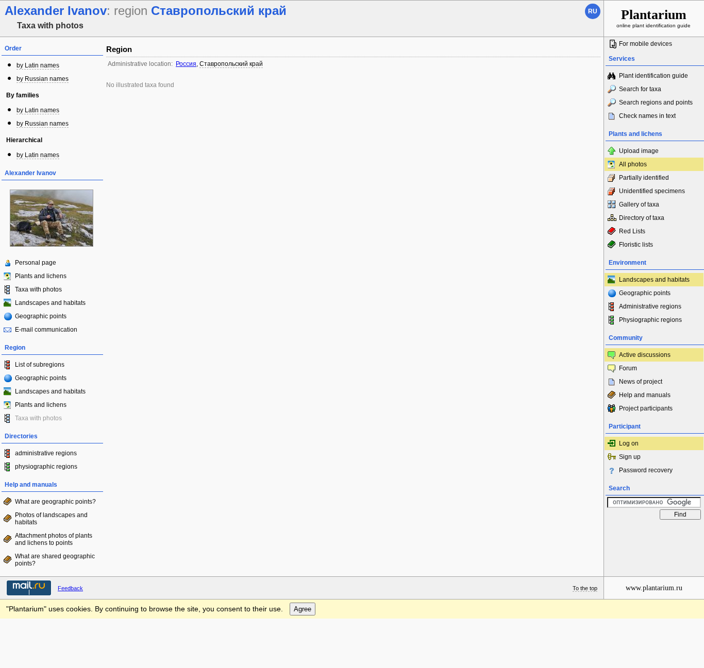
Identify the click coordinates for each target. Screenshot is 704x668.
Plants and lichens (40, 276)
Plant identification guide (653, 75)
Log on (629, 443)
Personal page (35, 262)
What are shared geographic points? (55, 560)
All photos (633, 164)
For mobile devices (645, 43)
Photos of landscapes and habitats (51, 518)
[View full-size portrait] (51, 244)
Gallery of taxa (639, 204)
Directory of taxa (641, 217)
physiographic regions (46, 466)
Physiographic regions (650, 319)
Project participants (646, 408)
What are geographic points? (55, 501)
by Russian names (42, 78)
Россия (186, 63)
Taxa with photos (38, 289)
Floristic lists (636, 244)
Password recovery (646, 470)
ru (592, 11)
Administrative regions (650, 306)
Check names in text (647, 115)
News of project (640, 381)
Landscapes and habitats (50, 302)
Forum (628, 368)
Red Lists (632, 231)
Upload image (639, 151)
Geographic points (40, 316)
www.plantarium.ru (654, 588)
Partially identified (644, 177)
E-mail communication (46, 329)
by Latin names (37, 65)
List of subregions (39, 364)
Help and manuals (645, 395)
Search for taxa (640, 89)
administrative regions (46, 453)
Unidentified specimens (652, 191)
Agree (302, 609)
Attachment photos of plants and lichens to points (53, 539)
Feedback (70, 588)
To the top (585, 588)
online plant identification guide (653, 17)
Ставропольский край (231, 63)
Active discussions (645, 354)
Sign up (630, 456)
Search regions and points (656, 102)
